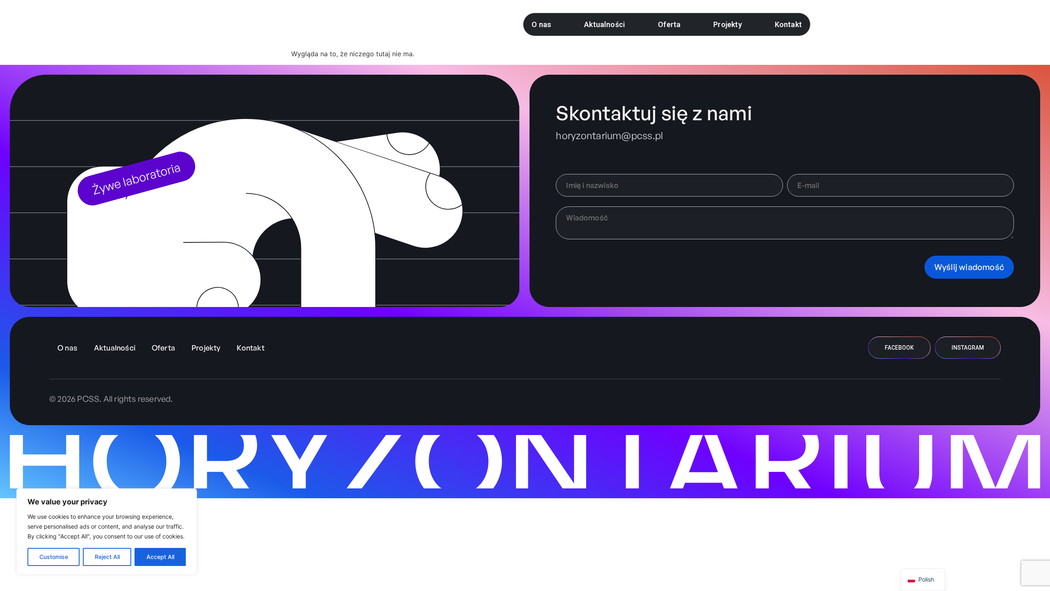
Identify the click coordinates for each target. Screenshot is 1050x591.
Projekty (727, 24)
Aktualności (604, 24)
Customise (53, 556)
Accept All (160, 556)
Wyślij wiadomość (969, 267)
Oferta (669, 24)
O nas (541, 24)
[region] (106, 531)
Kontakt (788, 24)
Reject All (107, 556)
